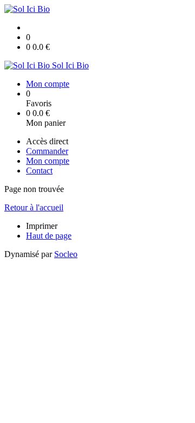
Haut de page (49, 235)
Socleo (65, 254)
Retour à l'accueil (33, 207)
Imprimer (41, 225)
